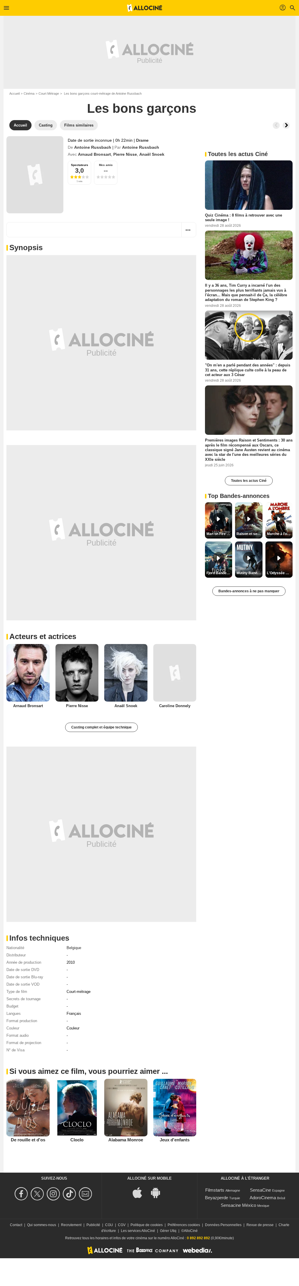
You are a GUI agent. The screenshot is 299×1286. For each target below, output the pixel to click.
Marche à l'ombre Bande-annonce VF (280, 534)
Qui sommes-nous (41, 1225)
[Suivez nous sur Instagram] (54, 1193)
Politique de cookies (147, 1225)
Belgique (74, 948)
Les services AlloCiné (138, 1231)
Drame (142, 140)
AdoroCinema (263, 1197)
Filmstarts (214, 1190)
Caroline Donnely (174, 706)
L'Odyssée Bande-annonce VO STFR (280, 573)
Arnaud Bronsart (94, 154)
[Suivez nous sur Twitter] (38, 1193)
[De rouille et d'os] (28, 1107)
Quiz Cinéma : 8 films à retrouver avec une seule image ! (243, 217)
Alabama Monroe (125, 1139)
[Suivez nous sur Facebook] (22, 1193)
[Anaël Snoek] (125, 673)
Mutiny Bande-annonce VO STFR (249, 573)
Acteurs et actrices (42, 636)
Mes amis (106, 165)
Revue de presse (260, 1225)
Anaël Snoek (151, 154)
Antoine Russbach (92, 147)
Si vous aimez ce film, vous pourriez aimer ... (88, 1071)
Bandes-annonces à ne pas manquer (248, 591)
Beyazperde (216, 1197)
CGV (122, 1225)
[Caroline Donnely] (175, 673)
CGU (109, 1225)
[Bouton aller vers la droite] (286, 125)
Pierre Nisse (125, 154)
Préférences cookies (184, 1225)
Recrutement (71, 1225)
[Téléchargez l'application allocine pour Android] (158, 1192)
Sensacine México (238, 1205)
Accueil (14, 93)
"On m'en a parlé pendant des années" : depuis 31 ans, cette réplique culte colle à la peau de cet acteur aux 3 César (247, 370)
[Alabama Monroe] (125, 1107)
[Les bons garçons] (34, 174)
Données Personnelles (223, 1225)
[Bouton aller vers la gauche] (276, 125)
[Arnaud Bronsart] (28, 673)
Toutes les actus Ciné (249, 481)
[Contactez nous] (86, 1193)
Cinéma (29, 93)
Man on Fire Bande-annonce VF (219, 534)
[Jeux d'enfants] (175, 1107)
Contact (16, 1225)
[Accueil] (144, 8)
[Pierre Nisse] (77, 673)
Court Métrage (49, 93)
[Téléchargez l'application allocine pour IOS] (140, 1192)
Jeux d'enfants (175, 1139)
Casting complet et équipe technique (101, 727)
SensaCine (260, 1190)
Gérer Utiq (168, 1231)
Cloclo (77, 1139)
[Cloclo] (77, 1107)
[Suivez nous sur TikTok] (70, 1193)
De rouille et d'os (28, 1139)
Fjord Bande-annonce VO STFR (219, 573)
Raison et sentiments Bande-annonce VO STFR (249, 534)
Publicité (93, 1225)
